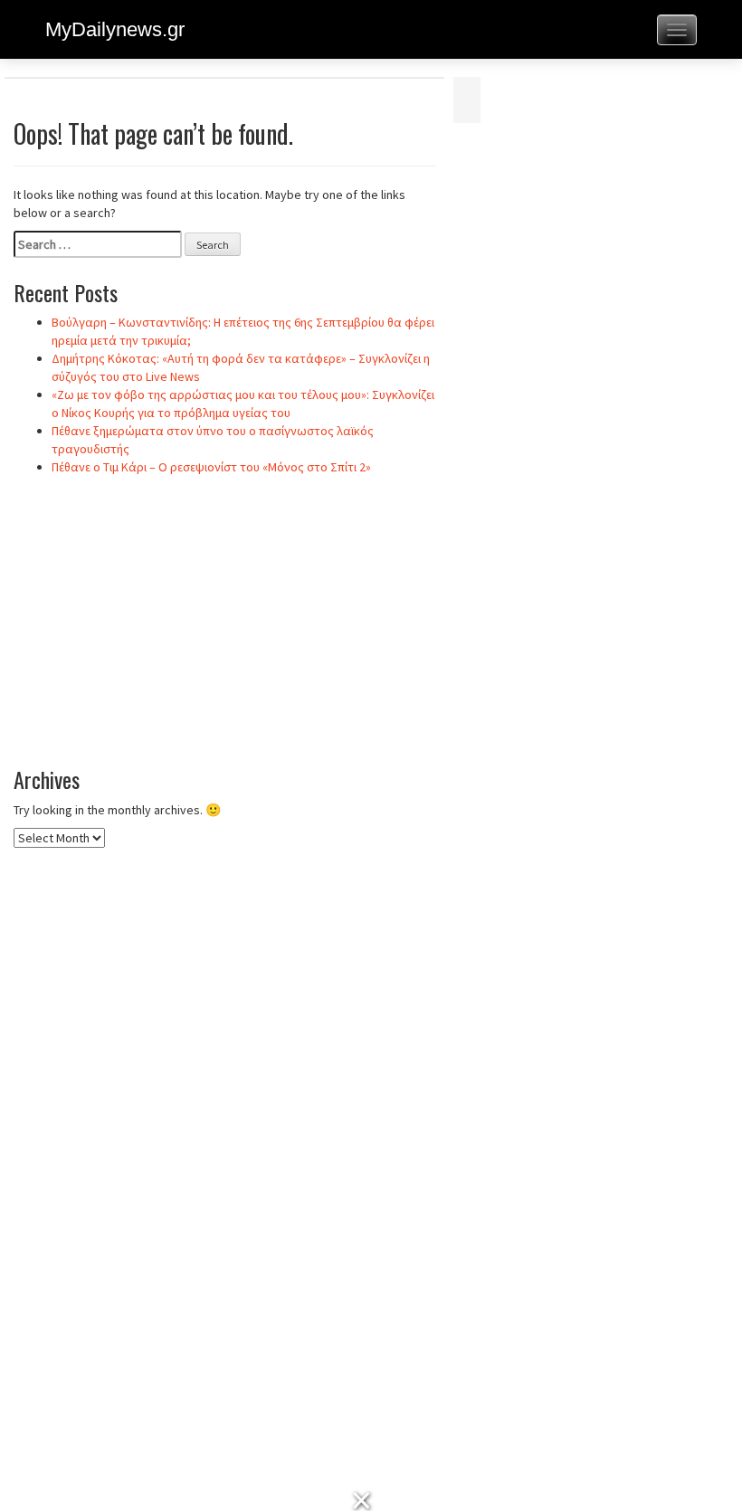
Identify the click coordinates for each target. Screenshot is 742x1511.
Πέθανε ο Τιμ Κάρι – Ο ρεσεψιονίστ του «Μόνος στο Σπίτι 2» (211, 467)
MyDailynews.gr (115, 29)
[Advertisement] (224, 621)
